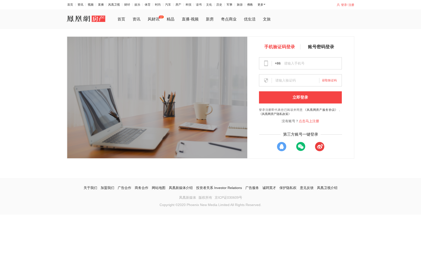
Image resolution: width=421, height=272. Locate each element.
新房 (210, 19)
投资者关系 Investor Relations (219, 188)
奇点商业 (229, 19)
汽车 (168, 4)
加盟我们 (107, 188)
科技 (188, 4)
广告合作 (124, 188)
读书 (199, 4)
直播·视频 (190, 19)
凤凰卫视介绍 (327, 188)
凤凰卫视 (114, 4)
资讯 (80, 4)
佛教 (250, 4)
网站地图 (158, 188)
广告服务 (252, 188)
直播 (101, 4)
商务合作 (141, 188)
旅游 (240, 4)
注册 (351, 5)
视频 (91, 4)
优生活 (250, 19)
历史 (219, 4)
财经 (127, 4)
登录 (344, 5)
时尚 (158, 4)
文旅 (267, 19)
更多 (260, 4)
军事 (229, 4)
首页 (70, 4)
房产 (178, 4)
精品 (170, 19)
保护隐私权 (288, 188)
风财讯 (153, 19)
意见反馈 (307, 188)
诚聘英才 (269, 188)
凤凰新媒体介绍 (181, 188)
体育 (148, 4)
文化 (209, 4)
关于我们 (90, 188)
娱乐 (137, 4)
